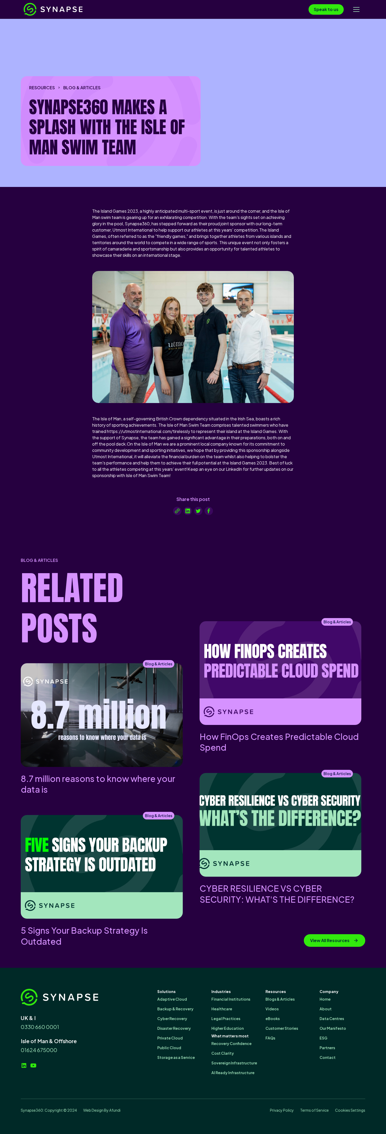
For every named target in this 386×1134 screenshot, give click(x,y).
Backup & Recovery (175, 1008)
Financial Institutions (230, 999)
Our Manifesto (333, 1028)
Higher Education (227, 1028)
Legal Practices (225, 1018)
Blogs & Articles (280, 999)
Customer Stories (281, 1028)
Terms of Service (314, 1110)
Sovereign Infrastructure (234, 1062)
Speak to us (326, 9)
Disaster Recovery (174, 1028)
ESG (323, 1038)
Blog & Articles (82, 87)
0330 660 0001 (40, 1026)
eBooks (272, 1018)
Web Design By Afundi (102, 1110)
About (326, 1008)
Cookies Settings (350, 1110)
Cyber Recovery (172, 1018)
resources (42, 87)
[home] (63, 9)
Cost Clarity (222, 1053)
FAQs (270, 1038)
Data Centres (332, 1018)
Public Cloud (169, 1047)
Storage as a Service (176, 1057)
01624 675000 (39, 1050)
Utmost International (132, 230)
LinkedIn (234, 469)
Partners (327, 1047)
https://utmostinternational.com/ (140, 431)
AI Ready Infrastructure (232, 1072)
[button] (356, 9)
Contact (328, 1057)
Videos (272, 1008)
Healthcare (221, 1008)
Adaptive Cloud (172, 999)
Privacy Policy (282, 1110)
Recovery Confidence (231, 1043)
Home (325, 999)
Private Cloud (170, 1038)
